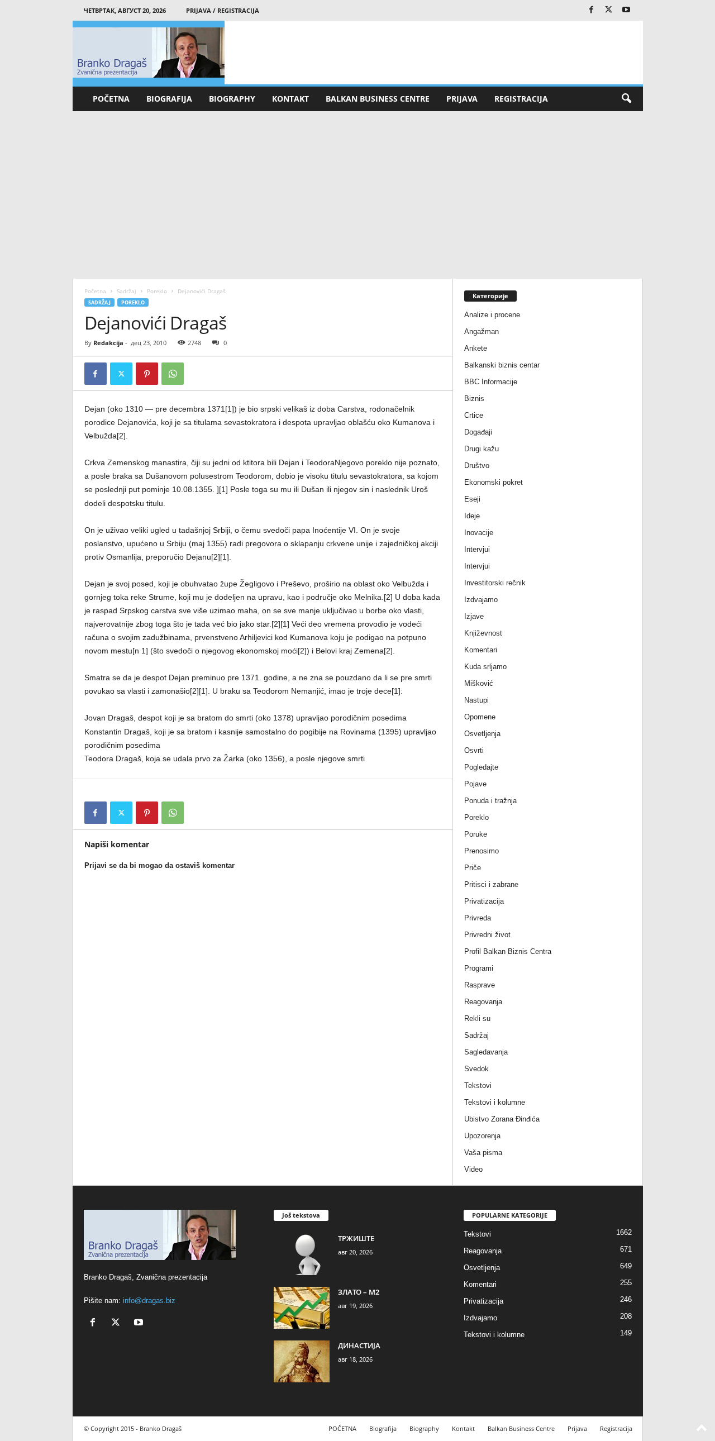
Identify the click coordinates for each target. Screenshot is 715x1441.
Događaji (478, 432)
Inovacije (478, 532)
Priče (472, 867)
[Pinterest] (147, 373)
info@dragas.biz (149, 1300)
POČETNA (111, 98)
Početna (95, 291)
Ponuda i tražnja (490, 800)
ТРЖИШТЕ (356, 1238)
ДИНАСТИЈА (359, 1345)
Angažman (481, 331)
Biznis (474, 398)
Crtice (473, 415)
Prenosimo (481, 851)
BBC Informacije (490, 382)
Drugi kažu (481, 449)
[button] (626, 99)
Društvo (476, 465)
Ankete (475, 348)
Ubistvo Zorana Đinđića (502, 1119)
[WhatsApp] (172, 373)
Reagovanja (483, 1002)
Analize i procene (492, 315)
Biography (232, 98)
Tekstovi (478, 1085)
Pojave (475, 784)
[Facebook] (591, 10)
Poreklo (157, 291)
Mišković (478, 683)
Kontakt (290, 98)
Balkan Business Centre (378, 98)
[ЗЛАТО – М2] (302, 1308)
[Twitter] (609, 10)
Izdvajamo (481, 599)
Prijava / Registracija (222, 10)
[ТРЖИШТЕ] (302, 1254)
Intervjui (477, 549)
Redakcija (108, 342)
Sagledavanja (486, 1052)
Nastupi (476, 700)
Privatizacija (484, 901)
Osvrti (474, 750)
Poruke (475, 834)
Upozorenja (482, 1136)
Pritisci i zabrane (491, 884)
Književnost (483, 633)
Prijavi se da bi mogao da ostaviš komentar (159, 865)
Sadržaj (126, 291)
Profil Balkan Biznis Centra (507, 951)
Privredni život (487, 935)
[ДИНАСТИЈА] (302, 1361)
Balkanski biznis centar (502, 365)
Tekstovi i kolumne (494, 1102)
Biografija (169, 98)
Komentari (480, 650)
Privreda (477, 918)
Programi (478, 968)
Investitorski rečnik (495, 583)
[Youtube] (626, 10)
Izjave (474, 616)
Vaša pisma (483, 1152)
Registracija (521, 98)
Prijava (462, 98)
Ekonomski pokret (493, 482)
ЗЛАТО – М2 (358, 1292)
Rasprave (479, 985)
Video (473, 1169)
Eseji (472, 499)
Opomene (479, 717)
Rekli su (477, 1018)
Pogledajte (481, 767)
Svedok (476, 1069)
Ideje (472, 516)
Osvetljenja (482, 733)
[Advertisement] (357, 195)
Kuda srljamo (485, 666)
